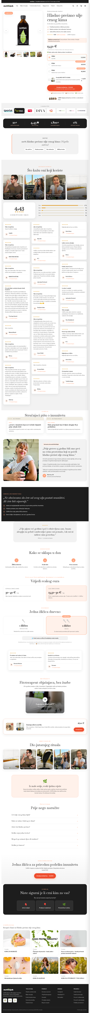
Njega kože (46, 6)
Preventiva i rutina (64, 906)
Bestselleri (60, 997)
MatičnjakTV (61, 994)
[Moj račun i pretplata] (77, 6)
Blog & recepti (45, 1002)
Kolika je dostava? (18, 845)
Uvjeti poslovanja (78, 994)
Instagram (60, 992)
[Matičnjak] (8, 6)
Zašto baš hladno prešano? (21, 827)
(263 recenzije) (61, 34)
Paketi (53, 6)
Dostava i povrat (46, 992)
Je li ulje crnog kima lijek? (21, 815)
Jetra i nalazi (26, 906)
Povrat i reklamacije (79, 997)
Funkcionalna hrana (35, 6)
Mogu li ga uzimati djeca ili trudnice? (25, 839)
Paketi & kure (29, 1002)
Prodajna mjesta (46, 1000)
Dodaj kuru (79, 729)
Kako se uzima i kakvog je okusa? (23, 821)
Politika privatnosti (78, 1002)
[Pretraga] (73, 6)
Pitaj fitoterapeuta (46, 994)
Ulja (17, 6)
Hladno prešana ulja (31, 992)
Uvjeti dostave (77, 992)
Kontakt (44, 997)
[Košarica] (81, 6)
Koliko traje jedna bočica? (21, 833)
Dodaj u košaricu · (45, 876)
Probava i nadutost (45, 906)
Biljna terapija (24, 6)
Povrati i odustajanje (79, 1000)
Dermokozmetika (30, 1000)
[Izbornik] (85, 6)
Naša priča (59, 6)
